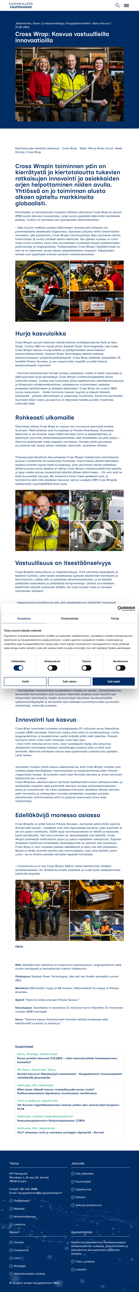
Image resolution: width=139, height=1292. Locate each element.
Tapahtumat (49, 1100)
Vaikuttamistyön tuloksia (29, 1273)
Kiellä (25, 681)
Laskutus (19, 1224)
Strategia (32, 1054)
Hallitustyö (24, 1085)
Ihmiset (19, 1242)
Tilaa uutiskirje (85, 1261)
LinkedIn (81, 1269)
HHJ (34, 1085)
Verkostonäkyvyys (25, 1216)
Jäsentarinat (23, 23)
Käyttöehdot (122, 1283)
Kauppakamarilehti (78, 23)
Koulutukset (83, 1181)
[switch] (52, 668)
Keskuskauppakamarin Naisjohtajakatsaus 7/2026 (51, 1120)
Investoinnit (21, 1250)
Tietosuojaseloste (100, 1283)
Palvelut (81, 1197)
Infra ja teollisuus (28, 1100)
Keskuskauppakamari (59, 1116)
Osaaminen (39, 1069)
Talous (52, 1069)
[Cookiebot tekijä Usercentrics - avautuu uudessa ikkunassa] (120, 608)
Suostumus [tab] (24, 618)
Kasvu (21, 1054)
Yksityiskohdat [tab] (69, 618)
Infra (17, 1258)
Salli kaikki (113, 681)
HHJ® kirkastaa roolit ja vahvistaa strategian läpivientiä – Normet (60, 1132)
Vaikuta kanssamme (89, 1205)
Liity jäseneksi (84, 1173)
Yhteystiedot (21, 1200)
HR (19, 1069)
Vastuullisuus (100, 23)
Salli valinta (69, 681)
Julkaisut (38, 1116)
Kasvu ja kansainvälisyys (49, 23)
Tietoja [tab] (115, 618)
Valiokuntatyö (48, 1054)
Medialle (19, 1208)
